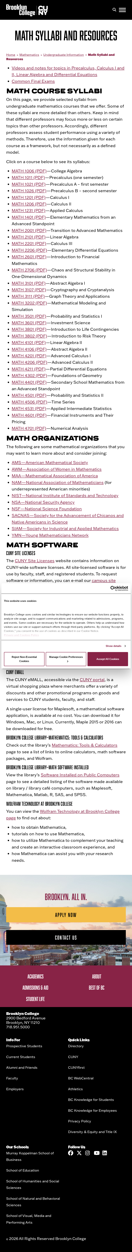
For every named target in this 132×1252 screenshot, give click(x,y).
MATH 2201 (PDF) (29, 243)
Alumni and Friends (21, 1067)
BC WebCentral (81, 1078)
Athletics (75, 1089)
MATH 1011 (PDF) (28, 177)
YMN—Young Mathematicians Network (50, 535)
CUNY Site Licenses (34, 560)
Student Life (35, 999)
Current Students (20, 1056)
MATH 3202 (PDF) (29, 302)
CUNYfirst (76, 1067)
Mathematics (29, 55)
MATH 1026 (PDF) (29, 190)
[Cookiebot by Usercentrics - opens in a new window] (113, 588)
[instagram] (87, 1153)
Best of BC (96, 987)
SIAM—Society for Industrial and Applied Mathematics (65, 528)
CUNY (73, 1056)
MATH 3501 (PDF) (29, 316)
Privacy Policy (79, 1121)
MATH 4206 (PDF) (29, 362)
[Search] (114, 10)
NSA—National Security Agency (43, 502)
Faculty (12, 1078)
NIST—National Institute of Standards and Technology (65, 495)
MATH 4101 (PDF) (29, 342)
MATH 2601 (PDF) (29, 256)
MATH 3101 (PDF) (29, 283)
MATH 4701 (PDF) (29, 428)
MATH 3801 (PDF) (29, 329)
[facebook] (70, 1153)
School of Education (22, 1170)
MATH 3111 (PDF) (28, 296)
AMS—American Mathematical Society (50, 462)
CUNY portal (92, 679)
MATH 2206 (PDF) (29, 250)
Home (10, 55)
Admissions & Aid (35, 987)
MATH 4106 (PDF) (29, 349)
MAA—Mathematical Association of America (55, 475)
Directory (76, 1046)
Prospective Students (24, 1046)
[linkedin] (105, 1153)
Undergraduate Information (63, 55)
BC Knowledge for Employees (92, 1110)
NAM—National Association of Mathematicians (58, 482)
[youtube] (96, 1153)
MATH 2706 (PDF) (29, 269)
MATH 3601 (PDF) (29, 322)
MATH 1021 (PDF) (29, 184)
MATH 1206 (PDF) (29, 203)
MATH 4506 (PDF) (29, 401)
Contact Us (66, 937)
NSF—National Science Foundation (47, 508)
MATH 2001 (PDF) (29, 230)
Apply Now (66, 915)
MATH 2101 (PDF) (29, 236)
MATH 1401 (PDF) (29, 217)
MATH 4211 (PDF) (29, 368)
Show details (113, 645)
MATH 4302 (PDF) (29, 375)
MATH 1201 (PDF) (29, 197)
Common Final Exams (33, 81)
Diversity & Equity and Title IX (92, 1131)
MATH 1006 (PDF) (29, 170)
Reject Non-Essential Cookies (24, 659)
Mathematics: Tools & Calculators (84, 745)
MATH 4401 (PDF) (29, 382)
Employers (15, 1089)
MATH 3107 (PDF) (29, 289)
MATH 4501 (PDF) (29, 395)
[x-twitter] (79, 1153)
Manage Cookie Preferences (66, 656)
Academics (35, 976)
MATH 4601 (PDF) (29, 415)
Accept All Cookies (107, 659)
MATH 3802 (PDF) (29, 335)
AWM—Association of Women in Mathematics (57, 469)
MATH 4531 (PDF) (29, 408)
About (96, 976)
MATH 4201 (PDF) (29, 355)
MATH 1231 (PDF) (28, 210)
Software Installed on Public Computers (80, 774)
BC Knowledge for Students (91, 1099)
